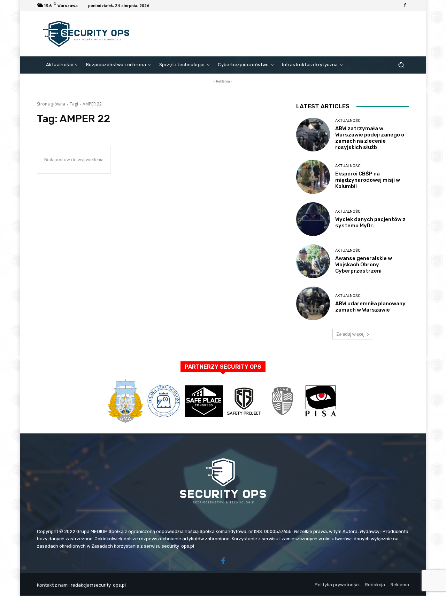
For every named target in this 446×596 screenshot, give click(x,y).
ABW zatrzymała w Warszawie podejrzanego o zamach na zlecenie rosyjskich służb (369, 137)
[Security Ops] (87, 33)
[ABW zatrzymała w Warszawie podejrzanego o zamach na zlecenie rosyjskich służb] (313, 134)
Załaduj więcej (350, 334)
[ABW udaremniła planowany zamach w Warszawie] (313, 303)
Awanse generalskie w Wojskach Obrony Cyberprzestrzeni (363, 264)
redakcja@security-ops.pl (98, 585)
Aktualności (348, 121)
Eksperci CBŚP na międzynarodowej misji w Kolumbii (367, 180)
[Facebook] (405, 5)
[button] (401, 65)
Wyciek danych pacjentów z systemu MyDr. (370, 222)
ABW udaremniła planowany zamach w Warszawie (370, 306)
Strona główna (51, 104)
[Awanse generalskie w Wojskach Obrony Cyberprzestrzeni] (313, 261)
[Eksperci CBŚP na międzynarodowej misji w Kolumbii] (313, 177)
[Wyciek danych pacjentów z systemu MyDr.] (313, 219)
